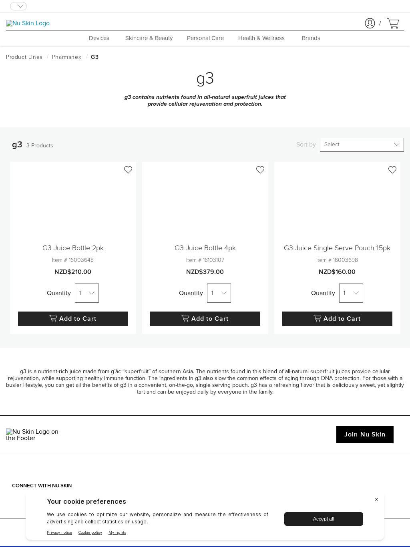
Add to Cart (78, 319)
